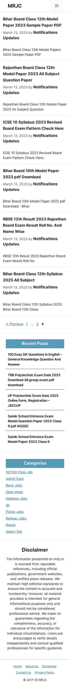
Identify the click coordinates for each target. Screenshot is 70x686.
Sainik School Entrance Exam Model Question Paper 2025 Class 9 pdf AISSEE (34, 421)
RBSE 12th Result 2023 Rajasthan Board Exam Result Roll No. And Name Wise (34, 225)
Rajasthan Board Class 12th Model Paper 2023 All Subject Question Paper (31, 73)
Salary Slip (14, 532)
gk (8, 505)
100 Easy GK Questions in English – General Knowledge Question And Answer (35, 359)
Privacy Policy (44, 672)
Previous (14, 324)
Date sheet (14, 492)
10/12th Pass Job (19, 472)
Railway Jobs (16, 518)
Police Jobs (15, 512)
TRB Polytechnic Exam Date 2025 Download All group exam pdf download (34, 380)
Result (11, 525)
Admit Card (15, 479)
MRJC (15, 6)
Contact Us (23, 672)
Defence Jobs (16, 499)
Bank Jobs (14, 485)
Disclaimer (49, 666)
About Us (31, 666)
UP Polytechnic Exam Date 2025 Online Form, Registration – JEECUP (33, 400)
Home (17, 666)
